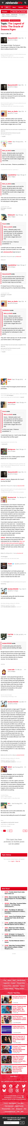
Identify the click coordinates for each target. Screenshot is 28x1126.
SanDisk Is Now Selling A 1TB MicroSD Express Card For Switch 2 (15, 923)
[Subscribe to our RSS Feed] (4, 1086)
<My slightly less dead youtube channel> (10, 822)
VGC (25, 1109)
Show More (13, 1076)
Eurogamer (19, 1109)
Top (5, 980)
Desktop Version (19, 988)
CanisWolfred (12, 175)
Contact (13, 983)
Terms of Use (7, 986)
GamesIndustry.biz (10, 1111)
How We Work (21, 980)
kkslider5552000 (13, 589)
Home (3, 14)
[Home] (2, 7)
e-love (10, 141)
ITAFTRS (10, 634)
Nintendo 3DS (14, 14)
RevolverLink (12, 497)
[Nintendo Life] (14, 2)
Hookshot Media (12, 1096)
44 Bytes (19, 1097)
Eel (9, 803)
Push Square (6, 581)
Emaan (4, 224)
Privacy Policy (21, 983)
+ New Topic (15, 11)
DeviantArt (9, 208)
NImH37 (22, 397)
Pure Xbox (20, 1103)
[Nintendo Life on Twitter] (24, 1086)
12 (25, 472)
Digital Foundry (19, 1106)
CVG (18, 1111)
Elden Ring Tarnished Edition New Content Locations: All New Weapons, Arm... (15, 947)
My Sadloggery (10, 395)
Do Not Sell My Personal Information (17, 1099)
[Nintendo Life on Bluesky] (4, 1091)
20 (25, 803)
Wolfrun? (3, 209)
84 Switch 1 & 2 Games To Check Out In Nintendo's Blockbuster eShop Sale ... (15, 936)
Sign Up (18, 861)
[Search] (25, 2)
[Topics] (2, 2)
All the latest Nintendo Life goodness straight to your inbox (14, 1118)
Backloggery (3, 208)
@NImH (3, 479)
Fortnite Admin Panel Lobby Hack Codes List (15, 892)
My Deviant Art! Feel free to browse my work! (10, 133)
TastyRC (4, 136)
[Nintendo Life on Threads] (17, 1091)
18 (25, 701)
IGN (13, 1109)
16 (25, 634)
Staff (14, 980)
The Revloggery (4, 556)
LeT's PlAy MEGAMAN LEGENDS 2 (8, 606)
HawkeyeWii (12, 402)
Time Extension (9, 1106)
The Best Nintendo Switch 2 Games (14, 941)
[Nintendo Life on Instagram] (11, 1091)
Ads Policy (16, 986)
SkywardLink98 (13, 38)
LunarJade (11, 669)
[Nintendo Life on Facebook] (24, 1091)
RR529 (10, 767)
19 (25, 767)
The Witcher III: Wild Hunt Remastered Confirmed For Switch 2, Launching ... (15, 911)
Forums (4, 12)
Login (12, 861)
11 (25, 449)
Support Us (6, 983)
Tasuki (10, 564)
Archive (22, 986)
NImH (9, 379)
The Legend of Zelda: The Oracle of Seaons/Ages (12, 26)
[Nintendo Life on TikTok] (17, 1086)
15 (25, 589)
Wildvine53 (11, 215)
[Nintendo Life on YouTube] (11, 1086)
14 (25, 563)
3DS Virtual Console (15, 20)
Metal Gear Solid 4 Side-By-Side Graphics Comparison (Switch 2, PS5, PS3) (15, 929)
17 (25, 669)
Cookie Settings (8, 988)
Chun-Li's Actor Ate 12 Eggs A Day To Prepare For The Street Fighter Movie (15, 898)
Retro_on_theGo (13, 111)
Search (24, 11)
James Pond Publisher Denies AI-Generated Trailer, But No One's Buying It (15, 918)
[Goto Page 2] (10, 831)
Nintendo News (6, 1109)
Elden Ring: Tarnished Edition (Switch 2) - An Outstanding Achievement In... (15, 905)
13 (25, 497)
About (9, 980)
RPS (22, 1111)
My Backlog (3, 583)
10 (25, 402)
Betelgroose (11, 449)
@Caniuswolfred (8, 252)
